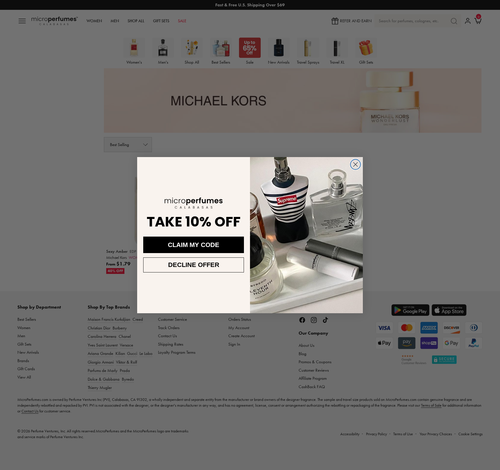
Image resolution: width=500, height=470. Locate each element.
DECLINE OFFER (193, 264)
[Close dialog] (355, 164)
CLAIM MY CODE (193, 244)
